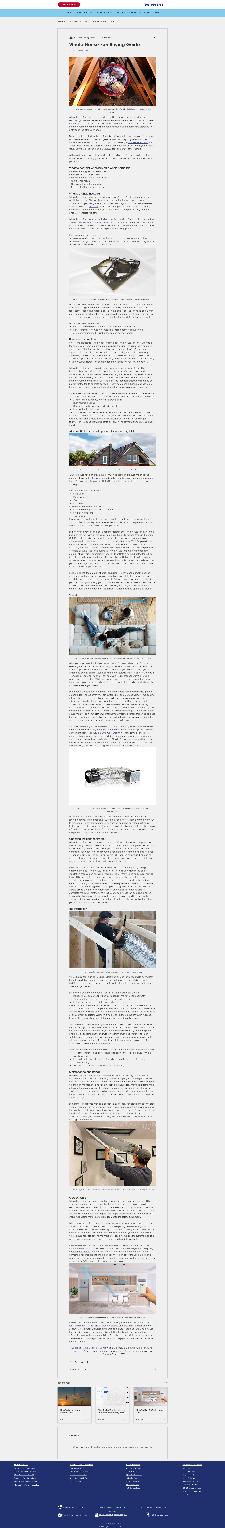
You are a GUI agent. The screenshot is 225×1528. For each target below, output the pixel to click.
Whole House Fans (78, 21)
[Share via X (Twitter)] (76, 1362)
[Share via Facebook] (70, 1362)
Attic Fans (115, 21)
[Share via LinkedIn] (82, 1362)
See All (165, 1382)
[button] (68, 4)
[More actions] (154, 37)
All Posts (61, 21)
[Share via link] (87, 1362)
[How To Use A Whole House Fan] (150, 1396)
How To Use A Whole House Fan (150, 1411)
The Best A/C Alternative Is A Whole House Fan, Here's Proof (112, 1411)
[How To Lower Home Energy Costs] (74, 1396)
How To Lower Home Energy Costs (70, 1411)
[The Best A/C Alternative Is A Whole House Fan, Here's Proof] (112, 1396)
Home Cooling (99, 21)
